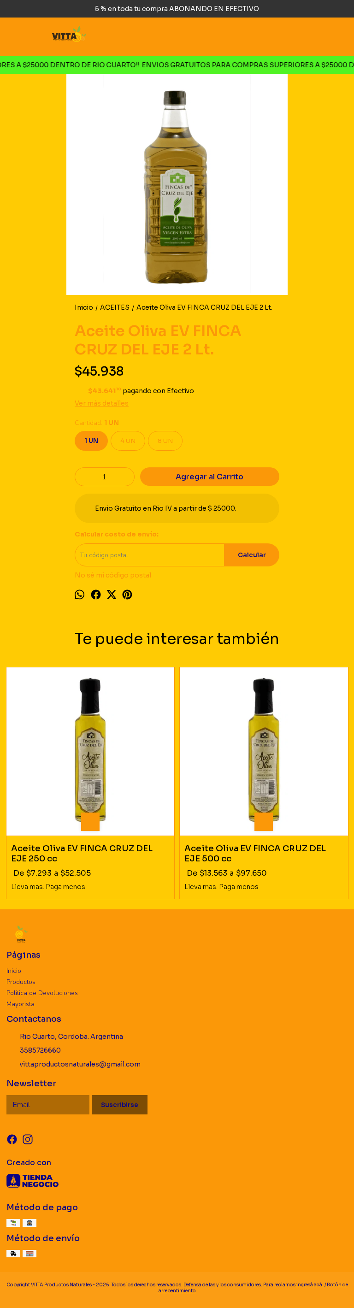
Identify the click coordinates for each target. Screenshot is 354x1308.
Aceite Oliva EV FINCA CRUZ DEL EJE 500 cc (255, 853)
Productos (20, 982)
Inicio (13, 970)
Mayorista (20, 1004)
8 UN (165, 441)
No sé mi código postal (113, 575)
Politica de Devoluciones (42, 993)
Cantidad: (97, 422)
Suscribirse (119, 1105)
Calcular (252, 555)
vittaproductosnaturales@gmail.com (80, 1064)
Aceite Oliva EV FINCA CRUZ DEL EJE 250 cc (82, 853)
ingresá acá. (310, 1285)
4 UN (128, 441)
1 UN (91, 441)
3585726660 (40, 1050)
